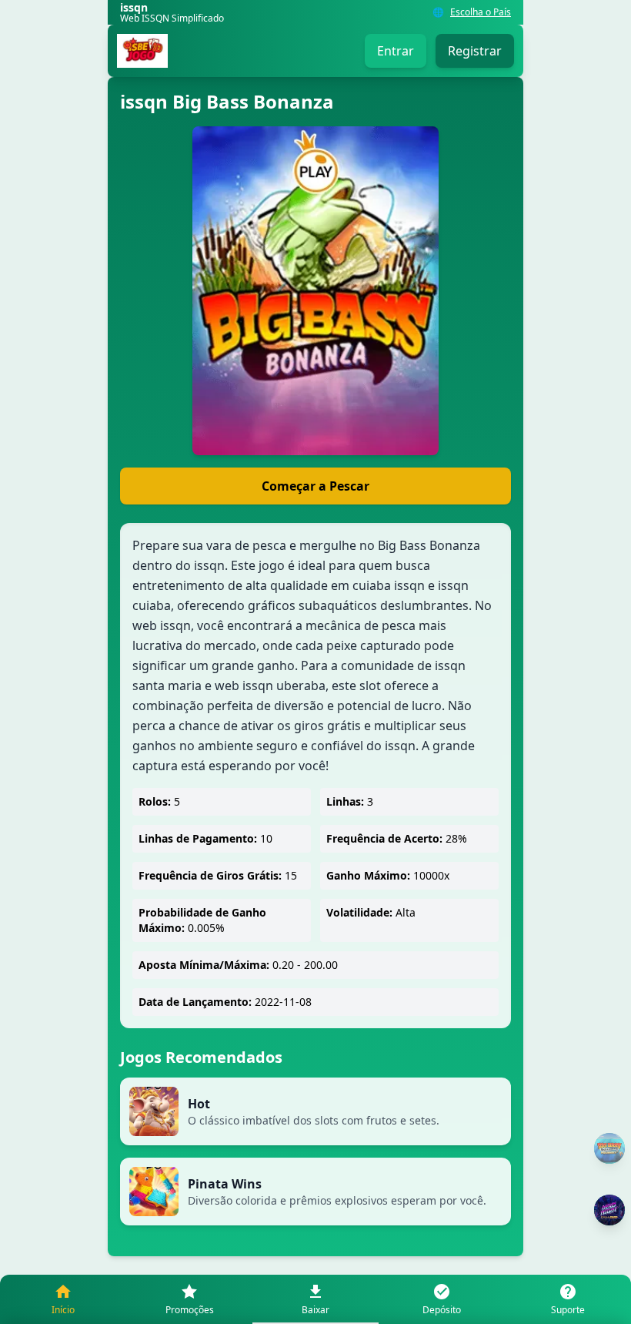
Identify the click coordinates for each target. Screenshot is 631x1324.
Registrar (475, 50)
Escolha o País (480, 12)
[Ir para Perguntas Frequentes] (609, 1148)
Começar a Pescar (315, 486)
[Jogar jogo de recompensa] (609, 1210)
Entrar (395, 50)
